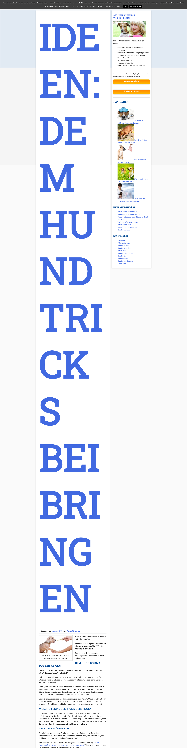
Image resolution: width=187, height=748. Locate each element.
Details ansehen (135, 6)
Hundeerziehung (124, 246)
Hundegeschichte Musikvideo (129, 212)
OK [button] (126, 6)
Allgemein (122, 240)
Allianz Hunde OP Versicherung (124, 16)
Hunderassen (123, 258)
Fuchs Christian (73, 631)
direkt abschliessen (131, 91)
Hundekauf (122, 251)
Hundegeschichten (125, 248)
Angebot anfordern (131, 81)
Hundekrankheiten (125, 253)
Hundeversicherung (125, 261)
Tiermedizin (123, 264)
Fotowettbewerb (124, 243)
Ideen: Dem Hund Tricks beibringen (71, 317)
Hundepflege (122, 256)
